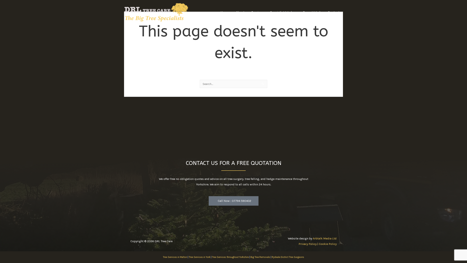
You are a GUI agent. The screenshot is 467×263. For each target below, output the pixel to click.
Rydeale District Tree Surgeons (288, 257)
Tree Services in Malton (175, 257)
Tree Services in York (199, 257)
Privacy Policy (308, 244)
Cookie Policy (328, 244)
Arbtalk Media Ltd (325, 238)
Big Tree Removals (260, 257)
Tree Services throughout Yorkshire (230, 257)
